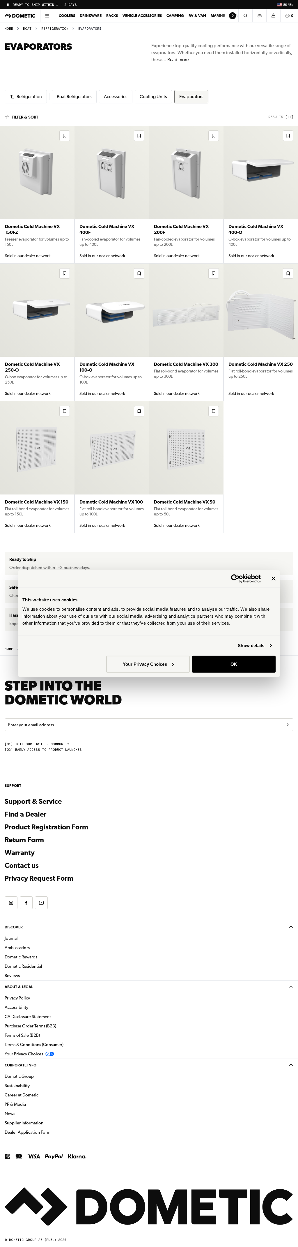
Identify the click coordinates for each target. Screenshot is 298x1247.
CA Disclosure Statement (28, 1016)
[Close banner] (274, 579)
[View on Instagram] (11, 902)
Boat (27, 28)
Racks (112, 15)
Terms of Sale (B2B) (22, 1035)
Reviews (12, 975)
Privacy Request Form (39, 878)
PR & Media (34, 1104)
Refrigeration (54, 28)
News (28, 1113)
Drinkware (91, 15)
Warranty (20, 853)
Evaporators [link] (90, 28)
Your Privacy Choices (145, 663)
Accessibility (16, 1007)
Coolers (67, 15)
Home (9, 28)
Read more (178, 59)
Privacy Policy (17, 998)
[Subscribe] (287, 724)
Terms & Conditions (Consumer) (34, 1044)
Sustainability (17, 1085)
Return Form (24, 840)
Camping (175, 15)
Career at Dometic (40, 1095)
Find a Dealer (25, 814)
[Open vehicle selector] (259, 15)
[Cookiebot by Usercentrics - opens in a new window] (235, 578)
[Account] (273, 15)
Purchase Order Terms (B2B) (30, 1026)
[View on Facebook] (26, 902)
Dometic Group (37, 1076)
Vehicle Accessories (142, 15)
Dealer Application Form (46, 1132)
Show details (251, 645)
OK (233, 663)
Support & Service (33, 801)
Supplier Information (24, 1123)
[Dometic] (20, 16)
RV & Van (197, 15)
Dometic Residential (42, 966)
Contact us (22, 865)
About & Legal (19, 987)
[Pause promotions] (8, 4)
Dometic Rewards (21, 957)
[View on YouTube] (41, 902)
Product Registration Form (46, 827)
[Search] (245, 15)
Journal (11, 938)
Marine (218, 15)
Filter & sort (25, 117)
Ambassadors (17, 947)
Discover (14, 927)
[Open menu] (47, 15)
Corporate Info (20, 1065)
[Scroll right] (232, 15)
